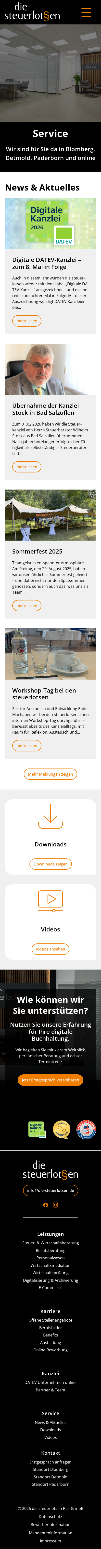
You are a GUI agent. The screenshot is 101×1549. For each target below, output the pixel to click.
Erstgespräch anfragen (50, 1462)
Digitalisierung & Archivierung (50, 1280)
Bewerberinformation (51, 1524)
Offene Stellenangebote (50, 1320)
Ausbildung (50, 1342)
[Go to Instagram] (55, 1205)
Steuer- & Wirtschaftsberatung (50, 1243)
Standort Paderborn (50, 1484)
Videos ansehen (50, 949)
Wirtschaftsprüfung (51, 1273)
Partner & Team (50, 1390)
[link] (50, 266)
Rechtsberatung (50, 1250)
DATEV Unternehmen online (50, 1382)
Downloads (50, 1430)
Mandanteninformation (50, 1533)
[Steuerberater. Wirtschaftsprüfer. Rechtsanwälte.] (32, 12)
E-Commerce (51, 1287)
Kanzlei (50, 1374)
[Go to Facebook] (45, 1205)
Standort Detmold (50, 1477)
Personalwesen (51, 1258)
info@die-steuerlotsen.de (50, 1190)
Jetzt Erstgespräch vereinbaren (50, 1080)
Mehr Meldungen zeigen (50, 774)
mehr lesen (26, 320)
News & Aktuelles (50, 1422)
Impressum (50, 1541)
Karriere (50, 1311)
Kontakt (50, 1453)
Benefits (50, 1335)
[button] (9, 1540)
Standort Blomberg (50, 1469)
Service (50, 1413)
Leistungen (50, 1234)
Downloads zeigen (51, 864)
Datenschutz (50, 1516)
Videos (50, 1437)
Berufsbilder (50, 1327)
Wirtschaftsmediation (51, 1265)
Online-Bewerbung (50, 1350)
